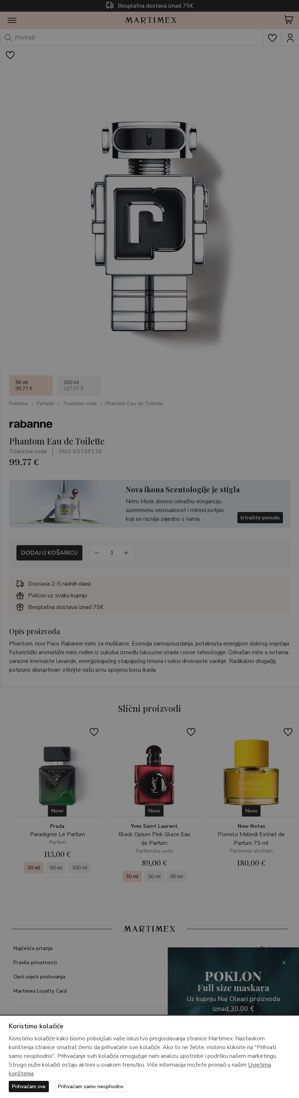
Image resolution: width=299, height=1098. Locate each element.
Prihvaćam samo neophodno (91, 1086)
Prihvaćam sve (29, 1086)
